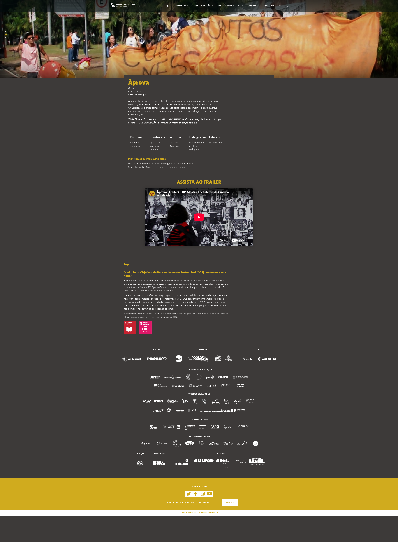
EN (279, 6)
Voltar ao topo (199, 487)
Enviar (230, 503)
